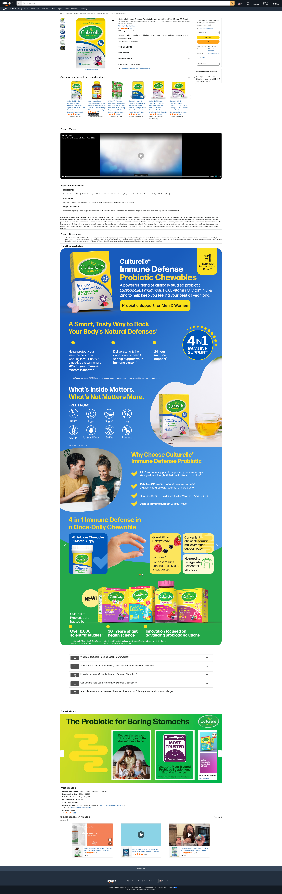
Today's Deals (23, 9)
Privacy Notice (124, 887)
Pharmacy (74, 9)
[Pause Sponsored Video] (110, 840)
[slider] (137, 176)
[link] (76, 106)
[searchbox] (126, 3)
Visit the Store (204, 778)
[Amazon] (8, 3)
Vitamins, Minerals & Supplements (84, 13)
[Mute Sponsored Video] (110, 844)
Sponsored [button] (63, 820)
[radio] (62, 20)
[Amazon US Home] (112, 881)
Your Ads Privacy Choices (165, 887)
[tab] (140, 575)
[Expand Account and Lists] (259, 4)
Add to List (202, 64)
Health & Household (66, 13)
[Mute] (219, 176)
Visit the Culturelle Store (126, 26)
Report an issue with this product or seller (135, 69)
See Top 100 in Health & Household (111, 805)
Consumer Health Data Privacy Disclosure (143, 887)
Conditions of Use (113, 887)
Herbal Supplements (102, 13)
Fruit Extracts (114, 13)
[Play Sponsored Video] (141, 835)
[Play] (62, 176)
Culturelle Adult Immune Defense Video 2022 (78, 138)
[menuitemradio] (216, 176)
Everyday (84, 9)
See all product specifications (130, 64)
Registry (60, 9)
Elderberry (122, 13)
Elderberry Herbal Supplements (80, 807)
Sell (53, 9)
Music (67, 9)
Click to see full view (91, 70)
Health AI (12, 9)
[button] (5, 9)
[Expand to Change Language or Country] (138, 881)
